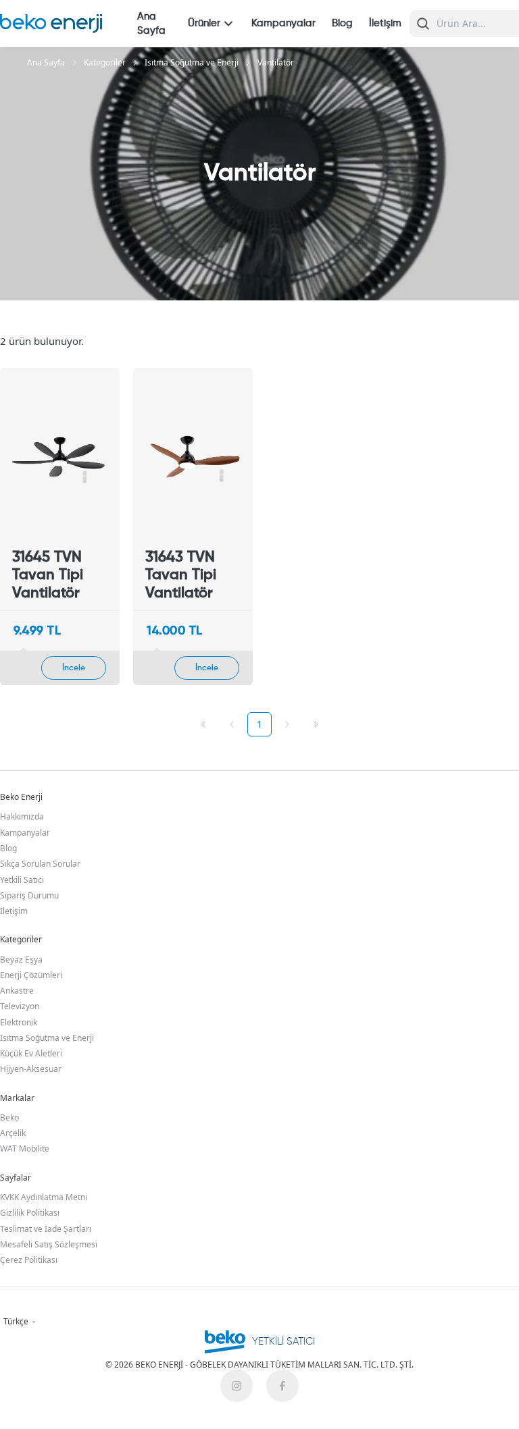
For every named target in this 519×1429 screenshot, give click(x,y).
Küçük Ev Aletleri (31, 1053)
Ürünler (204, 23)
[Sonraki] (287, 724)
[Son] (315, 724)
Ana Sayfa (151, 23)
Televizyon (19, 1006)
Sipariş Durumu (29, 895)
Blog (342, 23)
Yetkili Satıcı (22, 880)
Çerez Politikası (28, 1260)
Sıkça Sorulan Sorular (40, 863)
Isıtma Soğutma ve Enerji (192, 63)
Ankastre (17, 990)
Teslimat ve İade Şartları (45, 1229)
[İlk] (203, 724)
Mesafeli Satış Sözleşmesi (48, 1244)
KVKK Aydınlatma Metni (43, 1197)
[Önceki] (232, 724)
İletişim (385, 23)
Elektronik (18, 1022)
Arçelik (13, 1133)
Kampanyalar (283, 23)
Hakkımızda (22, 816)
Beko (9, 1117)
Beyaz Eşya (21, 959)
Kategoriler (105, 63)
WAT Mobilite (24, 1148)
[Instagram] (236, 1386)
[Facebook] (282, 1386)
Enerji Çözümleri (31, 975)
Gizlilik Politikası (29, 1212)
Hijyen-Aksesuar (30, 1069)
